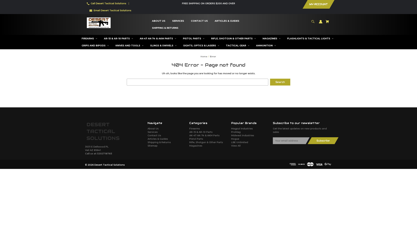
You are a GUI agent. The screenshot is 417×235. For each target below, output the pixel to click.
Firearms (194, 128)
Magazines (195, 145)
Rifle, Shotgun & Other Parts (206, 142)
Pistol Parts (196, 138)
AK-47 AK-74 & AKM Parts (204, 135)
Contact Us (154, 135)
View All (236, 145)
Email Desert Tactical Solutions (112, 10)
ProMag (236, 132)
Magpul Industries (242, 128)
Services (153, 132)
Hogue (235, 138)
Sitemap (153, 145)
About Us (153, 128)
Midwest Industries (242, 135)
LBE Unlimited (239, 142)
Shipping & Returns (159, 142)
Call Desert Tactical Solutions (108, 3)
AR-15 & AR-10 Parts (201, 132)
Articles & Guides (158, 138)
